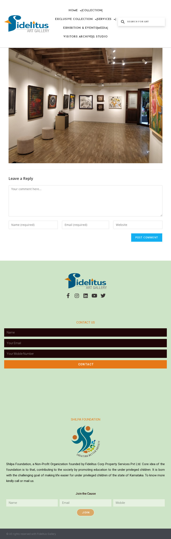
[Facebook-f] (67, 295)
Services (104, 19)
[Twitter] (103, 295)
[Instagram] (76, 295)
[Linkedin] (85, 295)
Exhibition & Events (80, 28)
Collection (92, 10)
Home (73, 10)
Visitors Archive (77, 36)
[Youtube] (94, 295)
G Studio (100, 36)
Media (102, 28)
